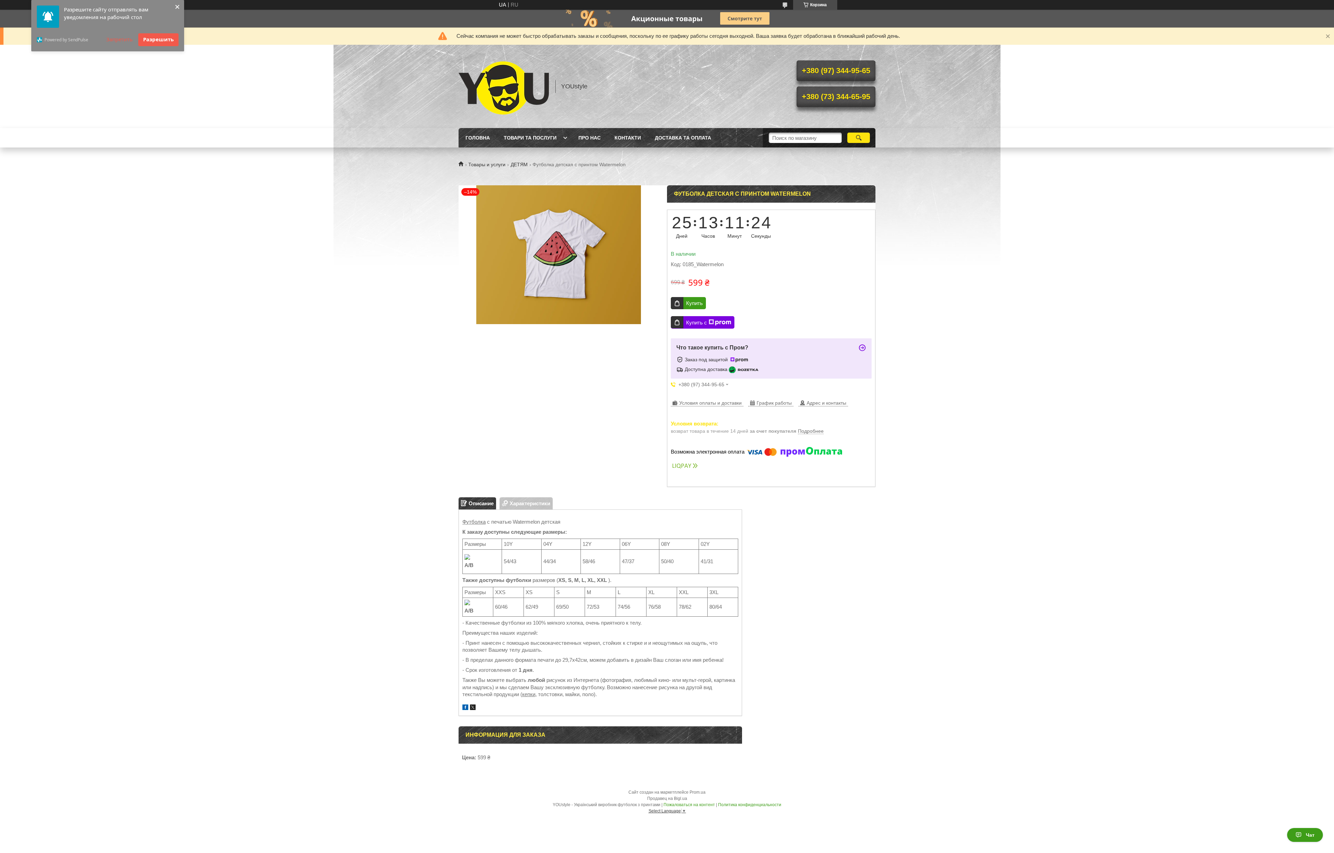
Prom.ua (698, 792)
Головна (478, 138)
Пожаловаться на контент (689, 804)
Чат (1310, 835)
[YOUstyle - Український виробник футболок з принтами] (504, 86)
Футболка (474, 522)
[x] (473, 708)
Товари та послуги (530, 138)
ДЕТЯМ (519, 164)
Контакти (628, 138)
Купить (694, 303)
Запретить (119, 39)
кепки (528, 694)
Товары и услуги (486, 164)
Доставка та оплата (683, 138)
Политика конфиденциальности (749, 804)
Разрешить (158, 39)
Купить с (696, 323)
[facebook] (465, 708)
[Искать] (858, 138)
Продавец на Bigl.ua (667, 798)
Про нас (589, 138)
